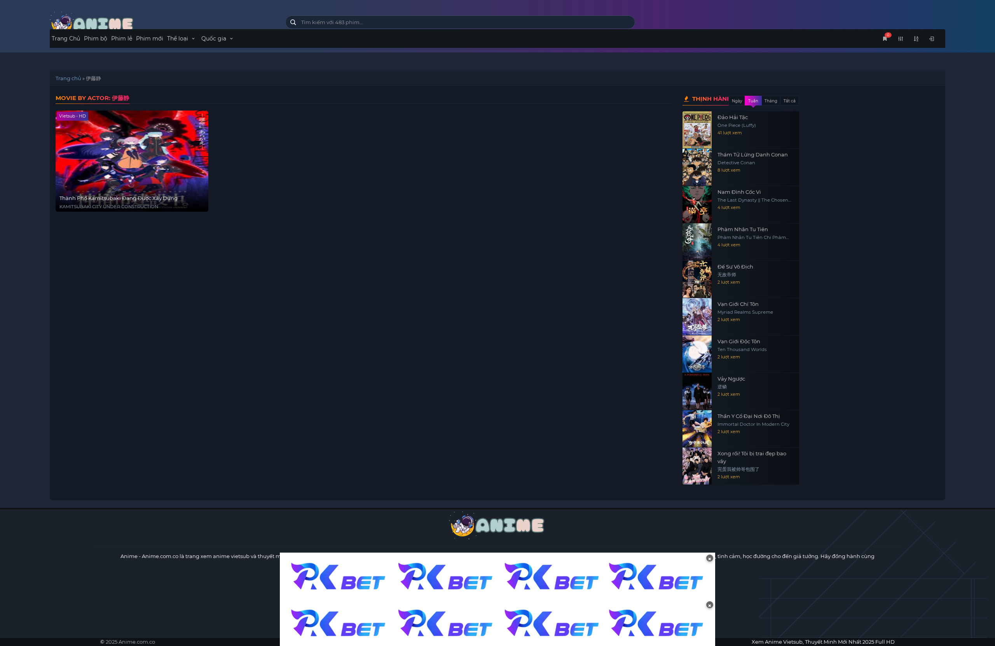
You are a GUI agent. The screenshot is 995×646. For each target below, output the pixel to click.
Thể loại (178, 38)
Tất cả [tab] (790, 101)
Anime (129, 556)
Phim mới (149, 38)
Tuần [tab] (753, 101)
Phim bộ (95, 38)
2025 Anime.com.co (130, 642)
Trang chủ (68, 78)
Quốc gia (214, 38)
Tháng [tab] (771, 101)
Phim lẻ (121, 38)
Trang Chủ (66, 38)
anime (162, 24)
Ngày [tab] (737, 101)
